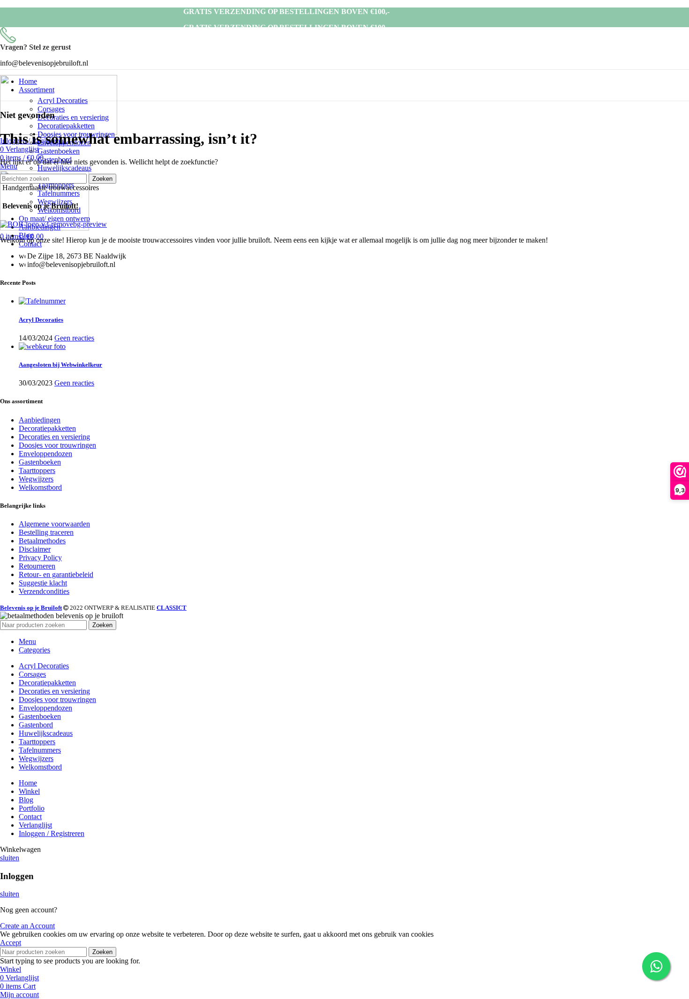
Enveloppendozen (45, 454)
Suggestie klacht (43, 583)
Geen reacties (74, 338)
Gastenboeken (58, 151)
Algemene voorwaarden (54, 524)
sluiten (9, 858)
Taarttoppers (37, 470)
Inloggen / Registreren (51, 833)
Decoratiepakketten (66, 126)
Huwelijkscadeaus (64, 168)
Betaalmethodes (42, 541)
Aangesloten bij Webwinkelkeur (60, 364)
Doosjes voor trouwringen (57, 445)
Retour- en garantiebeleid (56, 574)
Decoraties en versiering (73, 117)
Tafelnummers (58, 193)
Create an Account (27, 926)
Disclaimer (35, 549)
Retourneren (37, 566)
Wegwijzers (36, 479)
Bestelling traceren (46, 532)
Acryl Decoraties (62, 100)
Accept (10, 943)
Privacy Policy (40, 558)
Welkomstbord (40, 487)
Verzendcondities (44, 591)
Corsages (51, 109)
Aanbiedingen (39, 420)
